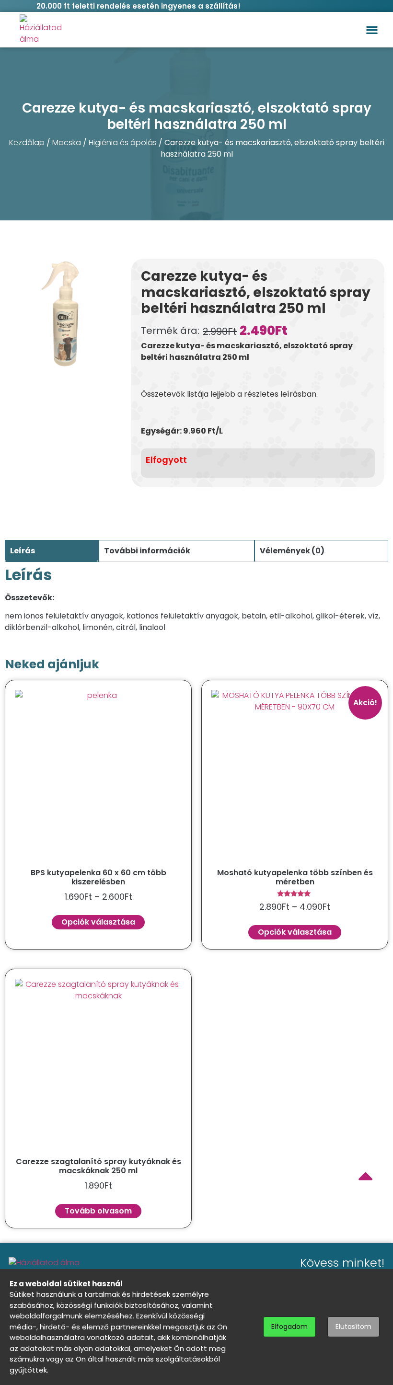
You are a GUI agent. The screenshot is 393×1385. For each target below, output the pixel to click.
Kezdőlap (27, 142)
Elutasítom (353, 1326)
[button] (371, 30)
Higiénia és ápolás (123, 142)
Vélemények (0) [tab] (292, 550)
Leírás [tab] (22, 550)
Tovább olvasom (98, 1210)
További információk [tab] (147, 550)
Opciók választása (98, 921)
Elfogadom (289, 1326)
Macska (66, 142)
